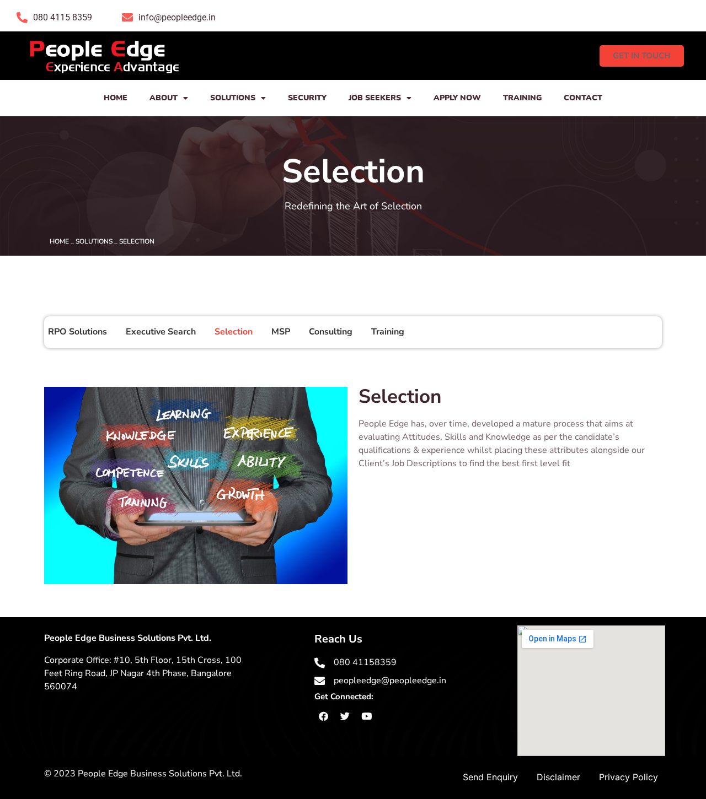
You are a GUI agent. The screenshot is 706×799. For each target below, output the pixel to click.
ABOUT (163, 98)
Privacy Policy (628, 776)
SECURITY (307, 98)
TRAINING (522, 98)
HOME (115, 98)
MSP (280, 332)
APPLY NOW (457, 98)
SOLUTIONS (232, 98)
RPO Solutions (77, 332)
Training (387, 332)
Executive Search (161, 332)
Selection (234, 332)
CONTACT (583, 98)
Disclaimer (558, 776)
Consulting (330, 332)
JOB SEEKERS (375, 98)
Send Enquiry (490, 776)
